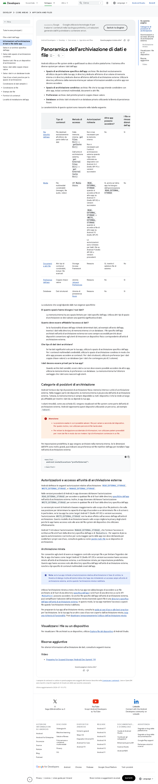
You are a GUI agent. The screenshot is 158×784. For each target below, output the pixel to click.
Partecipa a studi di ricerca (145, 745)
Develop (7, 12)
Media (45, 183)
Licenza (47, 778)
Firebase (90, 767)
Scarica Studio (123, 747)
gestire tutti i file (98, 539)
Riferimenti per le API (125, 743)
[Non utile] (128, 40)
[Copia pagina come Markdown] (59, 56)
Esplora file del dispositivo (101, 631)
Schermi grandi (83, 731)
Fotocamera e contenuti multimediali (62, 742)
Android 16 (101, 732)
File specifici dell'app (46, 134)
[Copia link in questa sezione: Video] (50, 654)
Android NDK (122, 751)
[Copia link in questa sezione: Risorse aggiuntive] (69, 642)
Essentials (30, 3)
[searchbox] (16, 22)
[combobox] (90, 3)
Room (74, 296)
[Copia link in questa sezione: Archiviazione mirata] (67, 549)
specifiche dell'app (121, 496)
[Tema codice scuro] (125, 456)
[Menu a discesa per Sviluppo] (55, 3)
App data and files (42, 12)
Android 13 (101, 744)
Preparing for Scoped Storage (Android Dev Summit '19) (71, 659)
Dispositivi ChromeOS (85, 739)
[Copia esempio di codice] (128, 456)
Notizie (39, 749)
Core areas (22, 12)
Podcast (39, 757)
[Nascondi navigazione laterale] (29, 779)
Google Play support (145, 740)
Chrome (78, 767)
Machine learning (63, 732)
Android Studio (138, 3)
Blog (38, 753)
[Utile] (125, 40)
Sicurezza (40, 741)
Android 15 (101, 736)
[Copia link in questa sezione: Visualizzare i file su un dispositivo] (91, 626)
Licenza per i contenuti (110, 680)
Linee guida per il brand (62, 778)
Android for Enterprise (44, 737)
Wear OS (80, 735)
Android (39, 733)
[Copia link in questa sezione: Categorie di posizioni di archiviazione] (97, 384)
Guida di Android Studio (124, 732)
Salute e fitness (62, 736)
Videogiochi (61, 728)
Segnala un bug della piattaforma (146, 729)
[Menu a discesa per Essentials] (38, 3)
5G (58, 752)
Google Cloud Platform (107, 767)
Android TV (81, 747)
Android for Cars (83, 743)
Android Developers (48, 40)
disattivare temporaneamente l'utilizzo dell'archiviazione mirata (98, 615)
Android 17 (101, 728)
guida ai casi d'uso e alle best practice (111, 610)
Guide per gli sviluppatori (122, 738)
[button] (16, 55)
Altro (63, 3)
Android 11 (101, 752)
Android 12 (101, 748)
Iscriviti (129, 778)
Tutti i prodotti (127, 767)
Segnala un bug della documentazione (146, 735)
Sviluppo (48, 3)
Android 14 (101, 740)
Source (39, 745)
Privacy (59, 748)
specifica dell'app (81, 593)
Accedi (152, 3)
